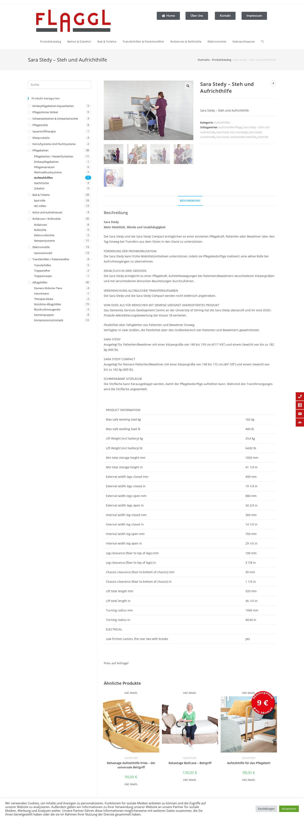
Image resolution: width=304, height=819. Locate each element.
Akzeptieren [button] (289, 809)
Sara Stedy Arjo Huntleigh (232, 132)
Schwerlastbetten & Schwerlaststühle (55, 118)
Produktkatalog (221, 60)
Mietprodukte (41, 138)
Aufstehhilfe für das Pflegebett (248, 763)
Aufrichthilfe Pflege (230, 127)
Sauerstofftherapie (44, 131)
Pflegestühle (40, 125)
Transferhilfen (42, 265)
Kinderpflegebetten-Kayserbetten (53, 106)
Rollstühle (40, 230)
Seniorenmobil (43, 253)
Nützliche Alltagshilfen (47, 304)
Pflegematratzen (44, 167)
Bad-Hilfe (39, 200)
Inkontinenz (41, 293)
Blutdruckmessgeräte (47, 309)
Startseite (203, 60)
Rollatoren (40, 225)
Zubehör (39, 188)
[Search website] (262, 41)
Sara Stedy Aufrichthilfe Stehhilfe (236, 137)
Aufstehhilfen (43, 177)
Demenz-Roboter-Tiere (48, 288)
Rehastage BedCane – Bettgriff (190, 763)
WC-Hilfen (40, 206)
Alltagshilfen (39, 282)
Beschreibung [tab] (190, 200)
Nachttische (41, 183)
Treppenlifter (42, 270)
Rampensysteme (44, 240)
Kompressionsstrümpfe (48, 320)
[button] (188, 86)
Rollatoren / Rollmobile (46, 219)
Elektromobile (41, 247)
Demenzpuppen (44, 315)
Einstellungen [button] (266, 809)
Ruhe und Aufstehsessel (47, 212)
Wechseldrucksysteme (48, 172)
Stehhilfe (262, 137)
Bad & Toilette (41, 195)
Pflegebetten (40, 150)
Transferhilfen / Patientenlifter (50, 259)
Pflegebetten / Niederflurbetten (53, 156)
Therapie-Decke (43, 299)
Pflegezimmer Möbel (45, 112)
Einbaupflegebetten (46, 162)
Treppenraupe (43, 276)
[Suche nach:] (59, 84)
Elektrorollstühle (44, 235)
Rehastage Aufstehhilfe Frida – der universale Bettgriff (131, 765)
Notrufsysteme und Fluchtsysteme (53, 144)
